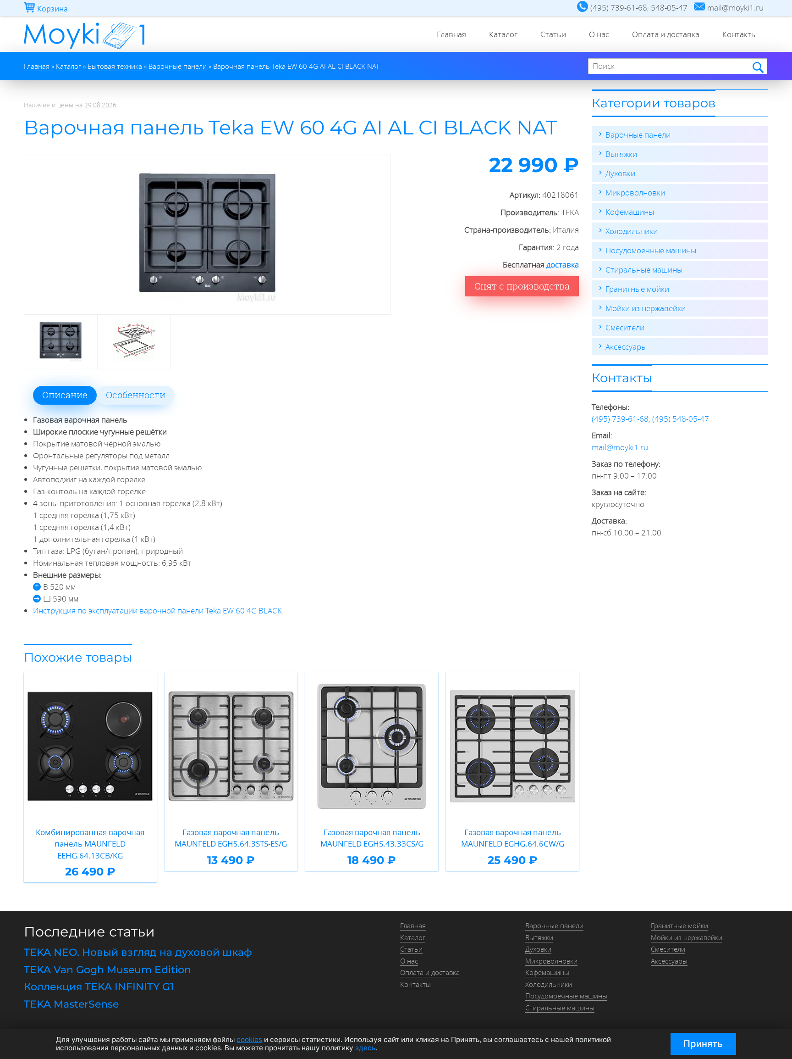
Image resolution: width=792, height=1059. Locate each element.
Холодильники (631, 231)
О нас (599, 34)
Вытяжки (621, 154)
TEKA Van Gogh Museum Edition (107, 970)
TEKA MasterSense (71, 1004)
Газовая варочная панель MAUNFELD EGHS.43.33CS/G (372, 838)
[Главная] (84, 49)
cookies (249, 1039)
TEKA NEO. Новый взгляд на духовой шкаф (138, 952)
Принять (703, 1043)
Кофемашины (629, 211)
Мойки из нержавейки (645, 308)
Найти (757, 67)
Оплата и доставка (665, 34)
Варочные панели (638, 134)
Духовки (620, 173)
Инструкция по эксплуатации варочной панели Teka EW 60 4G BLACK (157, 610)
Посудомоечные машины (650, 250)
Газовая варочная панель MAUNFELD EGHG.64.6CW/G (512, 838)
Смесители (624, 327)
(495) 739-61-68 (620, 418)
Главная (451, 34)
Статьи (553, 34)
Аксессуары (626, 346)
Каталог (503, 34)
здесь (365, 1047)
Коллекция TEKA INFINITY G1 (99, 987)
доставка (562, 264)
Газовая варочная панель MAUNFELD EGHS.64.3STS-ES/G (231, 838)
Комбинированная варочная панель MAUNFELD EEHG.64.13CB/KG (90, 844)
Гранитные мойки (637, 289)
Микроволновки (635, 192)
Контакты (739, 34)
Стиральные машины (643, 269)
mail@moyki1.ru (620, 447)
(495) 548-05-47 (680, 418)
